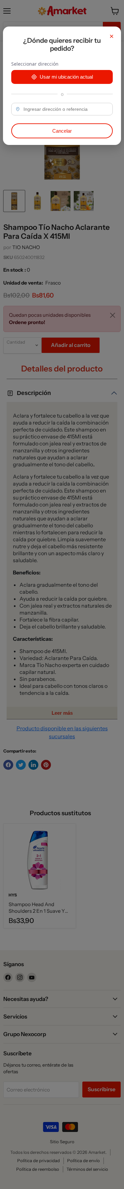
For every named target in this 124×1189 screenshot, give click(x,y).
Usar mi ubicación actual (66, 77)
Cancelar (62, 131)
